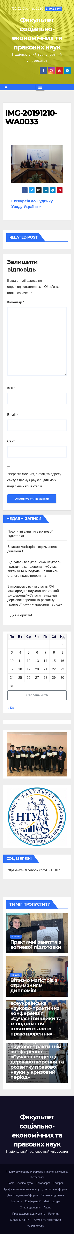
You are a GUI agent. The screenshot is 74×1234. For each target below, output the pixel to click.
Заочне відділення (52, 1195)
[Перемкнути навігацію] (40, 87)
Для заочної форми (55, 1189)
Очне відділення (30, 1207)
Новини (16, 937)
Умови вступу (35, 1225)
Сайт (11, 441)
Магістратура (52, 1201)
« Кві (11, 708)
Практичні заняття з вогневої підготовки (35, 944)
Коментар (15, 302)
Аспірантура (25, 1183)
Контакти (16, 1201)
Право (47, 1207)
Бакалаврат (43, 1183)
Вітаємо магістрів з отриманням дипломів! (33, 985)
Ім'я (11, 388)
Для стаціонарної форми (22, 1195)
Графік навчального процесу (21, 1189)
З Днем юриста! (20, 615)
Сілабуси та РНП (20, 1219)
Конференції (32, 1201)
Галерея (58, 1183)
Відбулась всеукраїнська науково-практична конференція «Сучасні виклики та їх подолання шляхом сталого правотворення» (35, 1016)
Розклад (53, 1213)
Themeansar (36, 1177)
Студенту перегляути (47, 1219)
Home (10, 1183)
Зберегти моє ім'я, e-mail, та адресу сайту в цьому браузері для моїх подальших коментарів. (34, 480)
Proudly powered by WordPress (25, 1171)
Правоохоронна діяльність (28, 1213)
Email (12, 414)
